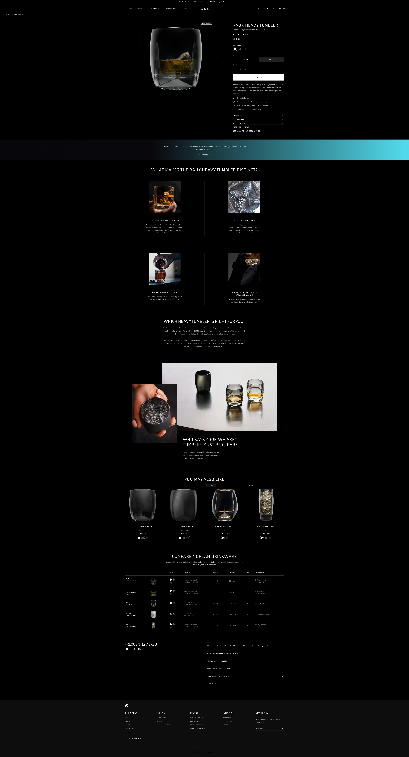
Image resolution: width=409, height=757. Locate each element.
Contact (128, 721)
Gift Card (161, 721)
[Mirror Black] (173, 614)
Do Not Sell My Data (199, 732)
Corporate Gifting (165, 725)
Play (182, 182)
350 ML (271, 60)
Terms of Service (197, 728)
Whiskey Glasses (17, 14)
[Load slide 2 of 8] (171, 98)
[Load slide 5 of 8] (178, 98)
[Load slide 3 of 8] (173, 98)
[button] (135, 9)
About (127, 725)
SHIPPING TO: (135, 738)
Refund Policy (196, 721)
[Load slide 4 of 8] (175, 98)
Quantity (235, 65)
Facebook (227, 718)
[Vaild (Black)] (245, 49)
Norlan (202, 752)
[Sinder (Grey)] (240, 49)
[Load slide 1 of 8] (169, 98)
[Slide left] (136, 57)
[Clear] (235, 49)
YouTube (226, 725)
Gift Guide (161, 718)
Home (7, 14)
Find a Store (130, 728)
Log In (265, 8)
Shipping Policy (197, 718)
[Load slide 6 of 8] (180, 98)
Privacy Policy (196, 725)
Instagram (227, 721)
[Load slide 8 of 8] (184, 98)
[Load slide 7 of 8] (182, 98)
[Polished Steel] (170, 614)
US (273, 8)
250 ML (245, 60)
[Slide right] (217, 57)
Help (126, 718)
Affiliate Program (132, 732)
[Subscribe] (282, 728)
